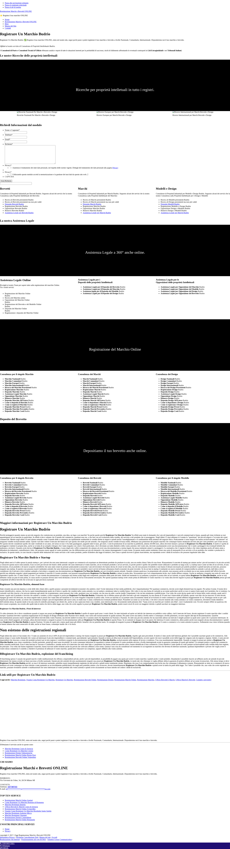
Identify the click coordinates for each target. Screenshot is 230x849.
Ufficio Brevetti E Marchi (165, 680)
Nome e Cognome (12, 130)
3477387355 (12, 787)
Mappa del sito (45, 837)
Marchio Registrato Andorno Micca (18, 813)
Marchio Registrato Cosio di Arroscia (19, 749)
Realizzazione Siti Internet (10, 839)
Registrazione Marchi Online (125, 680)
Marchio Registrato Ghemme (16, 815)
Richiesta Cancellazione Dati (27, 837)
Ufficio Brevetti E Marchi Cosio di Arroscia (21, 807)
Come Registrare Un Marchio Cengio (19, 751)
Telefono (8, 135)
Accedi (54, 837)
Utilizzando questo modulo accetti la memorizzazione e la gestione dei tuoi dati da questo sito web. (50, 174)
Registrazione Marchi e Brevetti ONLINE (16, 11)
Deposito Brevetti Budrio (14, 204)
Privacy (8, 165)
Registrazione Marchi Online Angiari (19, 800)
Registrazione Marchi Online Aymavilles (20, 809)
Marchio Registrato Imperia (15, 805)
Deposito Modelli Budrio (170, 204)
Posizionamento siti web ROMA (33, 839)
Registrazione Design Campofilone (18, 817)
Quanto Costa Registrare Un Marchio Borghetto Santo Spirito (28, 811)
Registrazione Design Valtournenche (18, 753)
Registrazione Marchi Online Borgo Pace (20, 755)
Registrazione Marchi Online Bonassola (20, 820)
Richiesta (9, 144)
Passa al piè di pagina (13, 7)
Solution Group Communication (59, 839)
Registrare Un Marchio (64, 680)
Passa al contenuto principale (16, 5)
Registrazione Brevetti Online (85, 680)
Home (7, 829)
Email (7, 139)
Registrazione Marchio (145, 680)
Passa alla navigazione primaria (16, 3)
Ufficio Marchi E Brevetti (185, 680)
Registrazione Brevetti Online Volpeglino (20, 757)
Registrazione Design (105, 680)
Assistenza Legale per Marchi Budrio (97, 213)
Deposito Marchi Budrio (92, 204)
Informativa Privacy (7, 837)
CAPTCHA (9, 177)
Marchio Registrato (18, 680)
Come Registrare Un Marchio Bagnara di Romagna (24, 802)
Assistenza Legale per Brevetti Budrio (19, 213)
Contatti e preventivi (203, 680)
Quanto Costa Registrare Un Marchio (40, 680)
